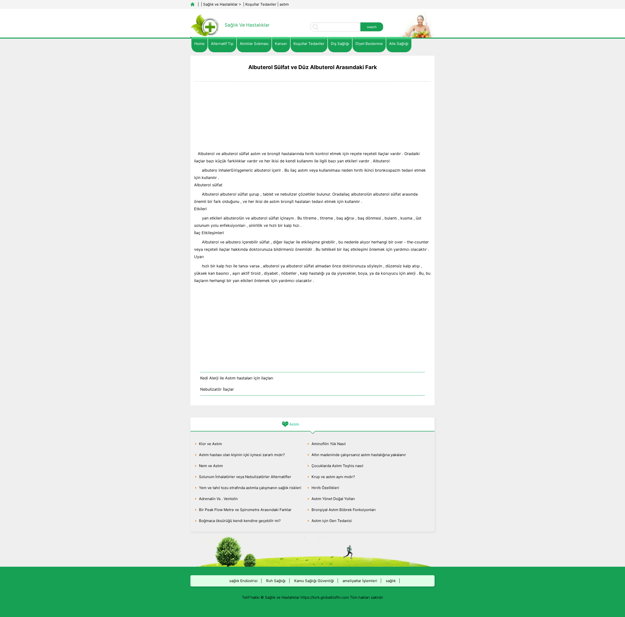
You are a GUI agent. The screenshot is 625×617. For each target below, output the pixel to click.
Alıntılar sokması (254, 43)
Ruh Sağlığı (276, 580)
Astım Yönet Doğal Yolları (333, 498)
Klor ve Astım (210, 443)
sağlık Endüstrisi (243, 580)
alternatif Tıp (222, 43)
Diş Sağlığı (340, 43)
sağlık (391, 580)
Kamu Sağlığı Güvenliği (314, 580)
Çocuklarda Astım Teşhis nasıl (337, 465)
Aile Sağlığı (398, 43)
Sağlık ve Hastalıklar (220, 4)
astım (284, 4)
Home (199, 43)
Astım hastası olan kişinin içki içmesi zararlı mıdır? (242, 454)
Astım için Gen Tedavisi (332, 520)
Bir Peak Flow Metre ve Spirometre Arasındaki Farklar (245, 509)
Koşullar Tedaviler (260, 4)
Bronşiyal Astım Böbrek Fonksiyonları (344, 509)
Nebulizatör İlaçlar (217, 389)
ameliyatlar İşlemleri (360, 580)
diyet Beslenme (369, 43)
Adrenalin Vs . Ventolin (218, 498)
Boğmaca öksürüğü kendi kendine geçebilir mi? (240, 520)
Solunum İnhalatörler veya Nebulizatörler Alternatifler (245, 476)
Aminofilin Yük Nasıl (329, 443)
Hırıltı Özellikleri (325, 487)
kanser (281, 43)
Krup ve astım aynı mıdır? (333, 476)
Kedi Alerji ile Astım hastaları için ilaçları (236, 378)
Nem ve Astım (211, 465)
